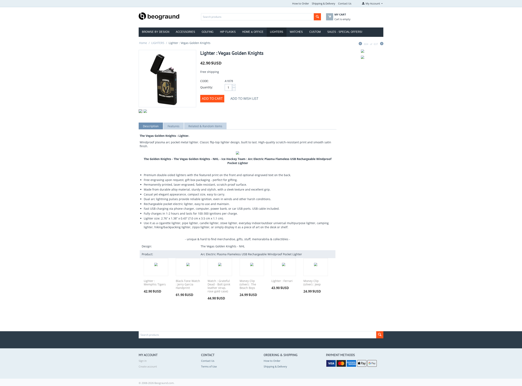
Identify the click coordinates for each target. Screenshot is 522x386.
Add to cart (212, 98)
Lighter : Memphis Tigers (155, 282)
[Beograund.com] (159, 16)
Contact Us (344, 3)
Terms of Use (209, 366)
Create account (148, 366)
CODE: (204, 81)
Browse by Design (155, 31)
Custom (315, 31)
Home (143, 43)
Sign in (143, 361)
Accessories (185, 31)
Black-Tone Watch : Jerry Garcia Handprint (188, 284)
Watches (296, 31)
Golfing (207, 31)
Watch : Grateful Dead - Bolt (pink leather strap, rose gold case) (219, 286)
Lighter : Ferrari (282, 281)
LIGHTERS (157, 43)
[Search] (317, 16)
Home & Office (252, 31)
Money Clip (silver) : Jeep (312, 282)
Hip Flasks (228, 31)
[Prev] (360, 44)
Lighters (276, 31)
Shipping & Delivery (323, 3)
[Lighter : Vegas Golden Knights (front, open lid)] (167, 78)
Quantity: (206, 87)
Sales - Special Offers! (344, 31)
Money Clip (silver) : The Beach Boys (248, 284)
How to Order (300, 3)
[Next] (381, 44)
